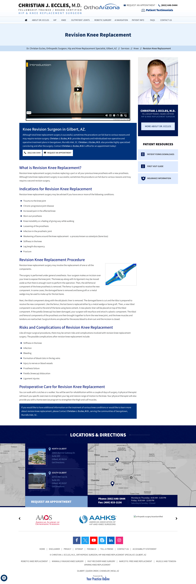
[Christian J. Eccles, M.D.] (50, 8)
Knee (63, 20)
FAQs (152, 20)
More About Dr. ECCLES (158, 126)
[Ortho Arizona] (101, 6)
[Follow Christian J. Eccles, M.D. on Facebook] (76, 540)
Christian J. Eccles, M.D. (61, 138)
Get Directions (58, 462)
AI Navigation (121, 20)
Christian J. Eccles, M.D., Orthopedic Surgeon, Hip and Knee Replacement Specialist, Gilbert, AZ (99, 554)
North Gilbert (59, 448)
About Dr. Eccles (40, 20)
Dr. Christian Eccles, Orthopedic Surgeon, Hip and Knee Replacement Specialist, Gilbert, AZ (72, 48)
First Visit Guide (155, 166)
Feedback (91, 549)
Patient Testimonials (159, 10)
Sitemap (79, 549)
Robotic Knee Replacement (34, 561)
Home (26, 20)
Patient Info (138, 20)
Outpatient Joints (80, 20)
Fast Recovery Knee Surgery (101, 561)
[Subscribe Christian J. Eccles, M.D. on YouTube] (93, 540)
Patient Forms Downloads (160, 154)
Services (125, 48)
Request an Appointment (141, 5)
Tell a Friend (106, 549)
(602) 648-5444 (169, 5)
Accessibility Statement (145, 549)
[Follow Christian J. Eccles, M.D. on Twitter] (85, 540)
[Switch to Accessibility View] (4, 578)
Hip (54, 20)
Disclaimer (54, 549)
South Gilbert (59, 472)
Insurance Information (159, 178)
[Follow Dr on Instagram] (119, 540)
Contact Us (166, 20)
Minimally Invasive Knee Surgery (67, 561)
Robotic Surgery (102, 20)
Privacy (67, 549)
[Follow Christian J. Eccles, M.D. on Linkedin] (111, 540)
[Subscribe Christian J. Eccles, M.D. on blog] (102, 540)
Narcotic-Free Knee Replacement (135, 561)
